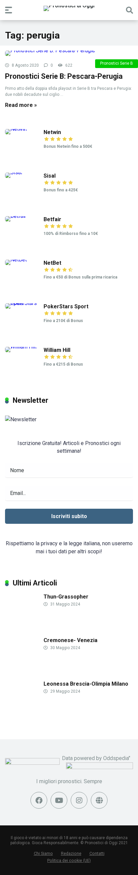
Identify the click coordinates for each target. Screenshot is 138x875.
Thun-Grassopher (66, 596)
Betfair (52, 219)
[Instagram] (79, 800)
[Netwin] (16, 129)
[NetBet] (16, 259)
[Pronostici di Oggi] (69, 8)
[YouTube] (59, 800)
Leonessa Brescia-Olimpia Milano (86, 684)
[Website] (99, 800)
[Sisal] (13, 172)
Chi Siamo (43, 853)
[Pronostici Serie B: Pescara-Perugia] (69, 53)
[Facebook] (38, 800)
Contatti (97, 853)
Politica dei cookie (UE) (69, 860)
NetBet (52, 263)
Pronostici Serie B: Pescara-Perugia (64, 76)
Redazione (71, 853)
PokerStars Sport (66, 306)
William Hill (57, 350)
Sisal (50, 176)
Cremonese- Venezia (70, 640)
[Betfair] (15, 216)
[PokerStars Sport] (24, 303)
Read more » (21, 105)
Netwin (52, 132)
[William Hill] (21, 346)
